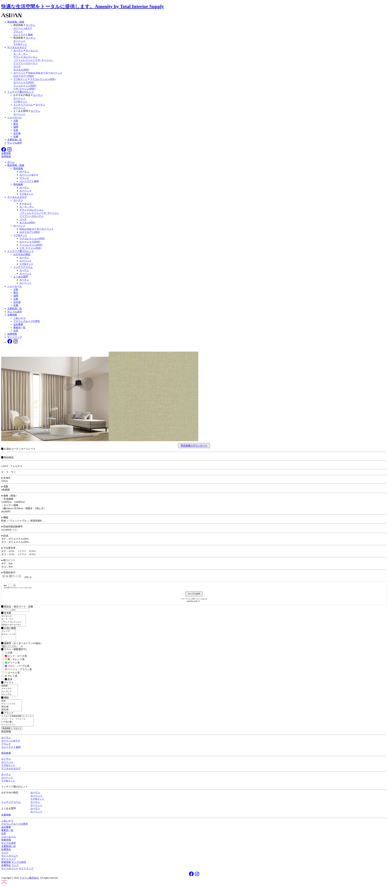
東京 (15, 123)
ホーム (11, 162)
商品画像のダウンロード (194, 445)
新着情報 (6, 840)
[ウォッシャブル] (11, 703)
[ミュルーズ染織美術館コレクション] (17, 716)
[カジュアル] (9, 694)
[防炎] (11, 701)
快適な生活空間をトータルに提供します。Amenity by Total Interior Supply (82, 6)
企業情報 (12, 315)
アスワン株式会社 (29, 878)
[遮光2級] (11, 709)
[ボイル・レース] (8, 634)
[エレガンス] (9, 691)
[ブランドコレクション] (13, 622)
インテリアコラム (23, 267)
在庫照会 (6, 849)
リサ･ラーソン (24, 88)
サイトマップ (14, 337)
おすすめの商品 (21, 254)
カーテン (30, 25)
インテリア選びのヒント (20, 92)
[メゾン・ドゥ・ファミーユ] (17, 719)
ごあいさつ (19, 318)
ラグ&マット (20, 44)
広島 (15, 130)
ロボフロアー (23, 76)
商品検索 (18, 184)
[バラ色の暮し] (17, 721)
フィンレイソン (24, 85)
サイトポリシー (9, 855)
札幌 (15, 136)
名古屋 (17, 133)
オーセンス (32, 50)
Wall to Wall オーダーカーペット (45, 73)
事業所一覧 (19, 327)
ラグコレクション (42, 79)
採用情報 (12, 334)
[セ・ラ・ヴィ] (13, 619)
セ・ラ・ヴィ (20, 53)
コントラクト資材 (23, 34)
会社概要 (18, 324)
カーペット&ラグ (22, 28)
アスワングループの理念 (26, 321)
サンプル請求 (14, 143)
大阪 (15, 120)
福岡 (15, 127)
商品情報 (18, 168)
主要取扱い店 (14, 139)
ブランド (18, 31)
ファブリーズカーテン (25, 63)
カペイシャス (23, 82)
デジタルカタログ (17, 47)
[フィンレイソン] (17, 724)
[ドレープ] (8, 631)
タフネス (21, 69)
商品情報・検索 (15, 22)
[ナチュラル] (9, 688)
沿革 (15, 330)
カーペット (19, 41)
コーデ (17, 66)
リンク (4, 852)
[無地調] (9, 685)
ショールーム (14, 117)
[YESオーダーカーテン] (13, 624)
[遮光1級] (11, 706)
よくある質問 (20, 276)
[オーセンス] (13, 616)
